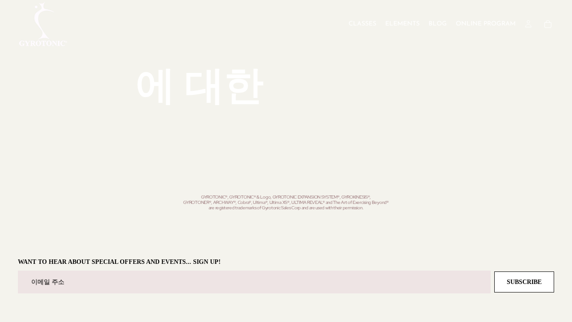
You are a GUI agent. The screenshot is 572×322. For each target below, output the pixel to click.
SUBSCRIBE (524, 282)
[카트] (548, 24)
